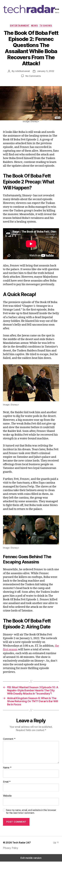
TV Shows (45, 25)
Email (7, 781)
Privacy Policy (10, 847)
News (34, 25)
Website (7, 795)
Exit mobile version (31, 857)
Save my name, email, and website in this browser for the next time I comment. (31, 811)
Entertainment (19, 25)
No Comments (33, 76)
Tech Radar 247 (21, 842)
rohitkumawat (22, 71)
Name (7, 767)
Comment (9, 739)
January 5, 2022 (45, 71)
